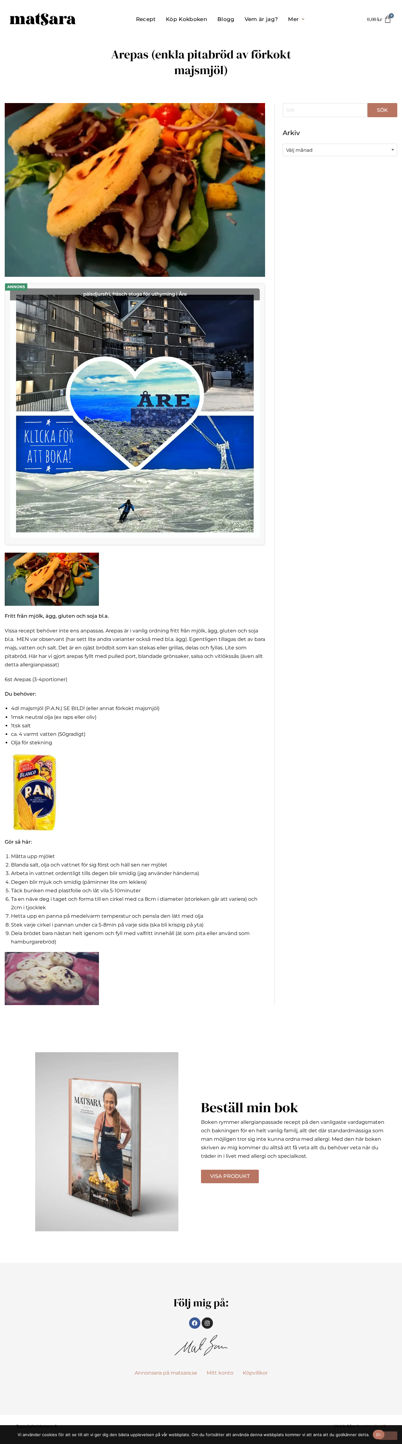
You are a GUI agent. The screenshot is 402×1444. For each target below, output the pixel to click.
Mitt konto (220, 1373)
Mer (293, 19)
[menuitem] (146, 19)
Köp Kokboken (186, 19)
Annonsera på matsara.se (166, 1373)
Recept (146, 19)
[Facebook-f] (194, 1323)
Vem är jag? (261, 19)
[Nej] (388, 1435)
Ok (379, 1434)
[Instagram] (207, 1323)
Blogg (226, 19)
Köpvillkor (255, 1373)
